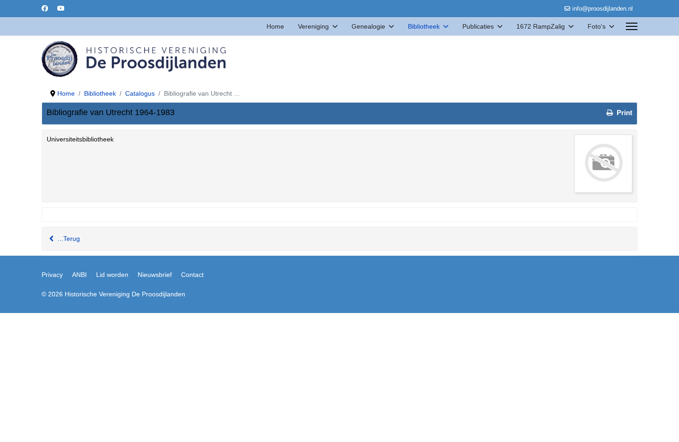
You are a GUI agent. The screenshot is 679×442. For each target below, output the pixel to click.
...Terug (68, 238)
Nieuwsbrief (155, 274)
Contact (192, 274)
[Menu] (631, 26)
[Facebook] (45, 8)
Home (275, 26)
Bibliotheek (424, 26)
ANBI (79, 274)
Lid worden (112, 274)
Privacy (52, 274)
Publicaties (478, 26)
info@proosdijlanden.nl (602, 9)
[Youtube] (61, 8)
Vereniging (313, 26)
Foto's (597, 26)
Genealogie (368, 26)
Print (623, 113)
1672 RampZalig (540, 26)
